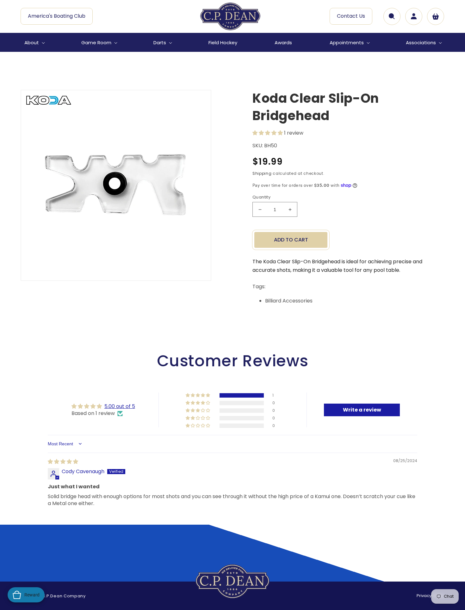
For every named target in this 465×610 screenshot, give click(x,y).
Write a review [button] (362, 409)
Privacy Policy (430, 596)
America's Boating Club (56, 16)
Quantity (261, 197)
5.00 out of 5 (119, 406)
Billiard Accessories (289, 300)
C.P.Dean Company (64, 596)
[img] (63, 461)
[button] (34, 43)
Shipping (262, 173)
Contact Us (351, 16)
